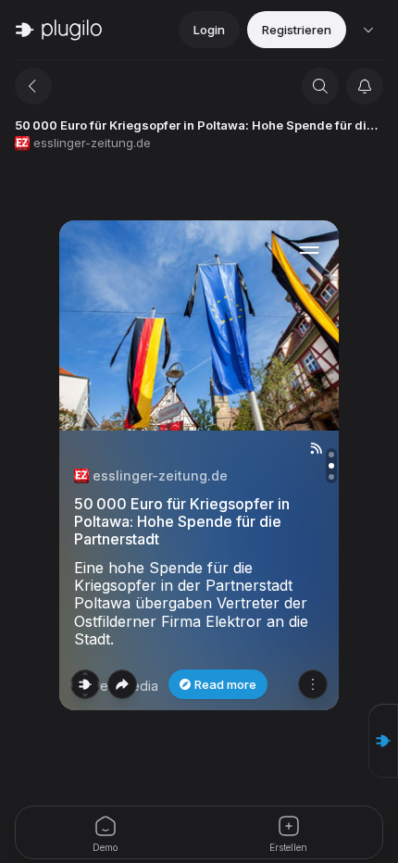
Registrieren (296, 29)
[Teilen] (122, 684)
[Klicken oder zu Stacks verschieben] (85, 684)
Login (209, 29)
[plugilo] (59, 30)
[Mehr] (313, 684)
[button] (383, 741)
